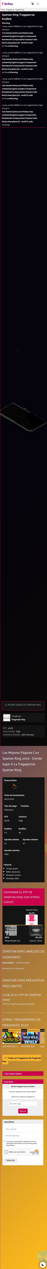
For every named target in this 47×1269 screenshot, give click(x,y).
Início (3, 9)
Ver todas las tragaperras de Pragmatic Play (21, 1059)
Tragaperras (10, 9)
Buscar (23, 1111)
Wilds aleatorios (13, 872)
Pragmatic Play (18, 719)
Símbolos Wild (12, 878)
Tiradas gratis (12, 868)
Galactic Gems (35, 940)
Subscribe (10, 1160)
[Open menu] (37, 4)
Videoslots (8, 809)
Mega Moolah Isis (12, 940)
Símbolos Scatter (13, 875)
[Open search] (43, 3)
